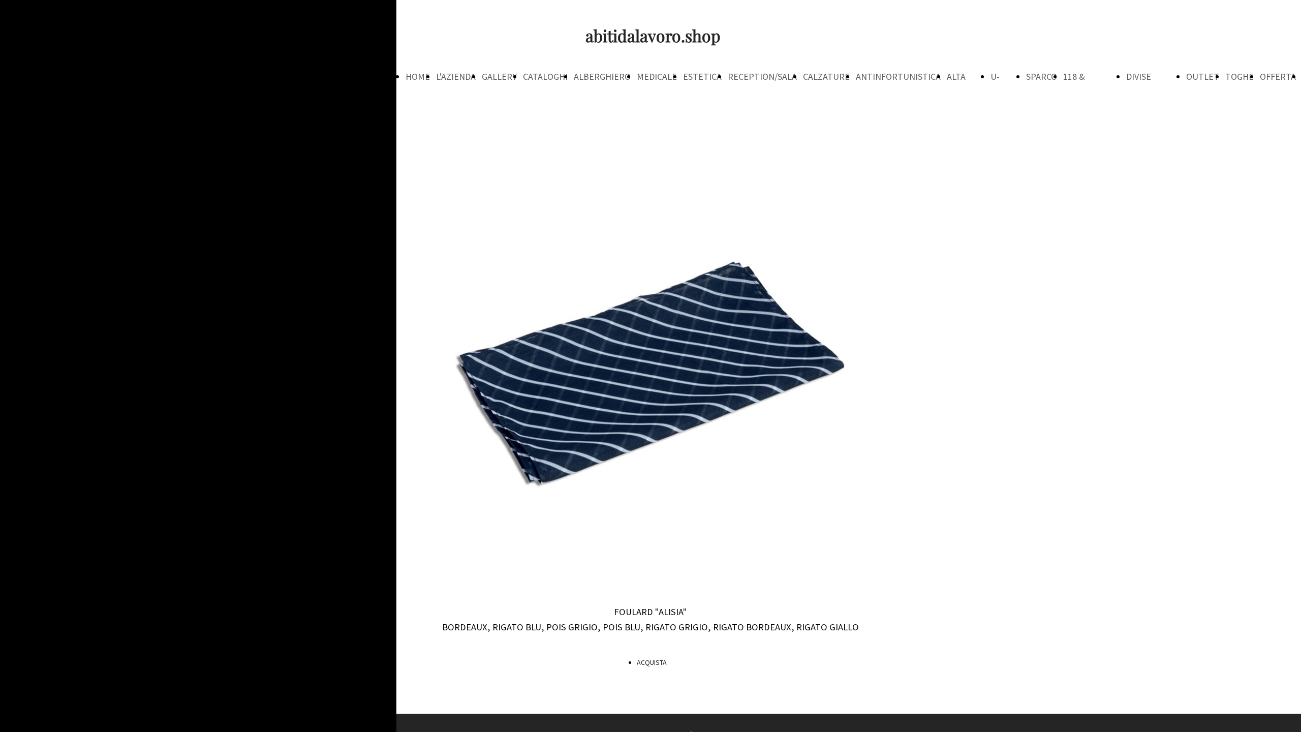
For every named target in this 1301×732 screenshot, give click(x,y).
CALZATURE (826, 76)
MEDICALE (657, 76)
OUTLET (1202, 76)
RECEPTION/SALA (762, 76)
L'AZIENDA (456, 76)
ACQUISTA (652, 662)
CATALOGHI (545, 76)
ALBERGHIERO (602, 76)
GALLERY (499, 76)
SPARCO (1041, 76)
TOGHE (1239, 76)
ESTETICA (702, 76)
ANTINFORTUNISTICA (898, 76)
